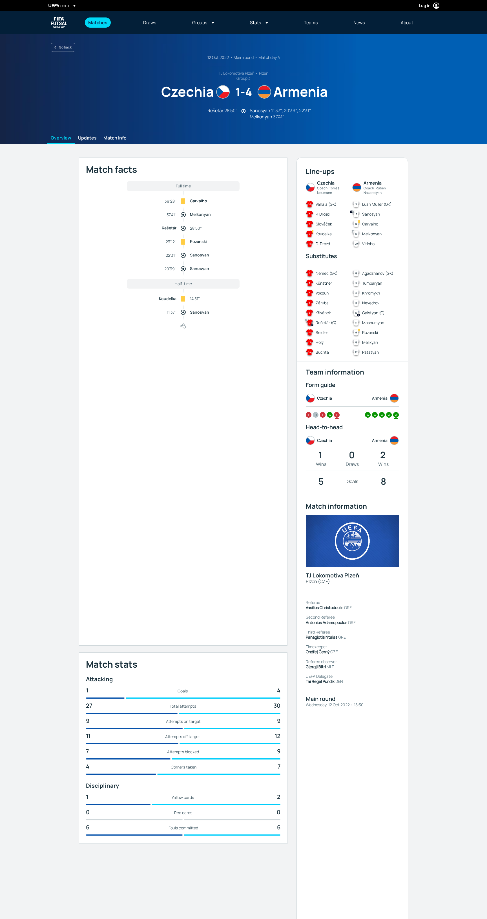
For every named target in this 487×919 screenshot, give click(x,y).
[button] (203, 22)
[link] (98, 22)
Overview (61, 138)
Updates (87, 138)
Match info (115, 138)
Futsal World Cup (59, 22)
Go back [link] (65, 47)
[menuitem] (109, 22)
